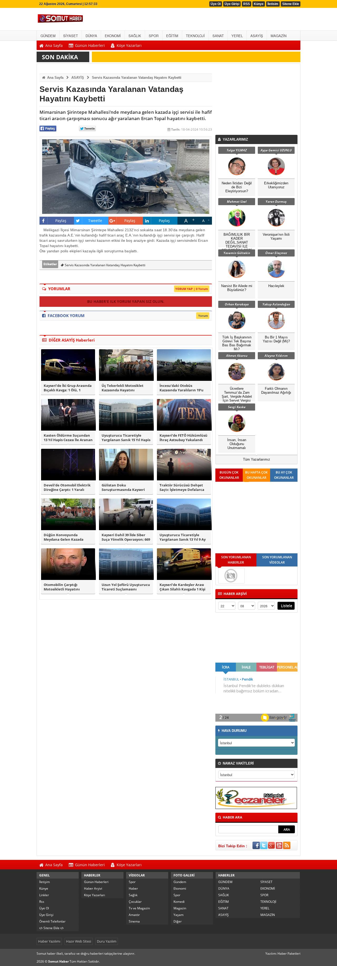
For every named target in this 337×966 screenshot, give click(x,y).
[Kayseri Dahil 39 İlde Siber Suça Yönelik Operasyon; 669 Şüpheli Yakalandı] (126, 514)
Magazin (180, 908)
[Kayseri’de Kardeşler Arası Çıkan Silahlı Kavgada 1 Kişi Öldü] (184, 564)
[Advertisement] (257, 101)
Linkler (44, 895)
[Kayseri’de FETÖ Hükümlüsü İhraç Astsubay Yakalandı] (184, 415)
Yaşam (179, 915)
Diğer (178, 921)
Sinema (134, 921)
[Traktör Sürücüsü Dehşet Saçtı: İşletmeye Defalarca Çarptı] (184, 464)
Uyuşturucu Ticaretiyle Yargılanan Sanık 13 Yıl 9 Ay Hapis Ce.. (183, 537)
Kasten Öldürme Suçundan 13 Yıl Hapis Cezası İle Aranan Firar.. (68, 437)
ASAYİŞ (77, 78)
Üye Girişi (232, 4)
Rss (41, 901)
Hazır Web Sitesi (78, 941)
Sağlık (133, 895)
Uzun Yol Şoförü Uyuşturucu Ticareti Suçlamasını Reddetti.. (126, 587)
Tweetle (95, 220)
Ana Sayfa (54, 78)
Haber (133, 888)
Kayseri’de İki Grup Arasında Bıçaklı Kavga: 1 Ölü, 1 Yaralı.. (68, 387)
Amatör (134, 915)
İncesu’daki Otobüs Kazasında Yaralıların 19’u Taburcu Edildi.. (182, 387)
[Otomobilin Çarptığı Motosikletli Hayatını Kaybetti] (68, 564)
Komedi (179, 901)
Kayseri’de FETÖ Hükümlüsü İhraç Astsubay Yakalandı (183, 437)
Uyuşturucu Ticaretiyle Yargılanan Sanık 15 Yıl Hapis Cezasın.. (126, 437)
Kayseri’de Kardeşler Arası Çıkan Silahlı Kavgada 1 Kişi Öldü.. (182, 587)
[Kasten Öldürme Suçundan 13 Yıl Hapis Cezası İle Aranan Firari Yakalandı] (68, 415)
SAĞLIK (223, 895)
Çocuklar (135, 901)
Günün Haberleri (96, 882)
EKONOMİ (267, 888)
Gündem (180, 882)
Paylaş (61, 220)
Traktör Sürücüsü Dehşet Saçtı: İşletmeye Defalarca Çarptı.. (182, 487)
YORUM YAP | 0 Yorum (191, 289)
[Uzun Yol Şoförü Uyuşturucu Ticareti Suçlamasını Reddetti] (126, 564)
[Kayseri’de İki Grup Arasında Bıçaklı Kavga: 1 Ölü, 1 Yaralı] (68, 365)
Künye (259, 4)
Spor (132, 882)
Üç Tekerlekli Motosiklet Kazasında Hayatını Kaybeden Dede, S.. (122, 387)
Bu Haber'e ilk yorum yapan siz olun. (125, 301)
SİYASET (266, 882)
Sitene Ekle (290, 4)
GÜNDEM (225, 882)
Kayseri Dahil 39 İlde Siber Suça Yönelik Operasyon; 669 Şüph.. (126, 537)
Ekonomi (180, 888)
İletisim (272, 4)
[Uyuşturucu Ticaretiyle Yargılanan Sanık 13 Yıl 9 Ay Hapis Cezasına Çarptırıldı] (184, 514)
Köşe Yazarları (94, 895)
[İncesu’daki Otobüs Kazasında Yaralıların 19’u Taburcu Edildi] (184, 365)
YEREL (264, 908)
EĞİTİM (223, 901)
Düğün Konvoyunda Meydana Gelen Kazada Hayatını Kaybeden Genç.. (66, 537)
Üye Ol (216, 4)
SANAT (223, 908)
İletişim (44, 882)
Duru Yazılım (106, 941)
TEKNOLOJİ (268, 901)
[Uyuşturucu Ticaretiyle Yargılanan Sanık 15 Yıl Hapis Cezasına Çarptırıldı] (126, 415)
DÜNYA (223, 888)
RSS (246, 4)
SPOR (264, 895)
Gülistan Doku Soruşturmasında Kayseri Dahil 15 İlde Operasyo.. (123, 487)
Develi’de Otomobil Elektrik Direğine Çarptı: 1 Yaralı (67, 487)
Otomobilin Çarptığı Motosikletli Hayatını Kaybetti (62, 587)
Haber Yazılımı (49, 941)
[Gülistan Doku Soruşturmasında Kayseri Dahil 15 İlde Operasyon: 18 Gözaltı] (126, 464)
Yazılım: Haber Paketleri (282, 953)
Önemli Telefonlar (52, 921)
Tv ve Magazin (139, 908)
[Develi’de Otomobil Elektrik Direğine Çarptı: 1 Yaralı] (68, 464)
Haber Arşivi (93, 888)
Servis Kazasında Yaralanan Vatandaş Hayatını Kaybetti (136, 78)
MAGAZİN (267, 915)
